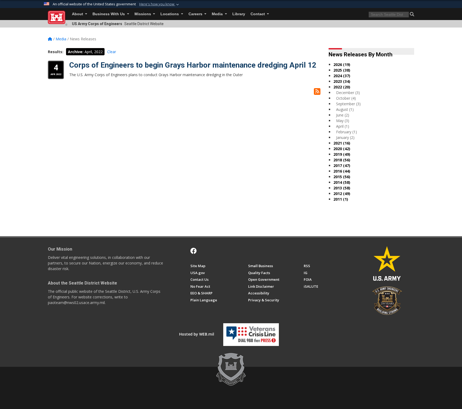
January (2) (345, 137)
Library (238, 14)
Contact (258, 14)
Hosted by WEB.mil (196, 334)
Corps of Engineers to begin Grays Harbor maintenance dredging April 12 (192, 65)
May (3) (342, 120)
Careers (195, 14)
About (78, 14)
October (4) (346, 98)
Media (218, 14)
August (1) (345, 109)
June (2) (342, 115)
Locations (170, 14)
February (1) (346, 131)
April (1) (342, 126)
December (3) (348, 92)
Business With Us (109, 14)
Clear (111, 51)
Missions (143, 14)
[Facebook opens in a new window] (193, 251)
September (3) (348, 103)
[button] (159, 4)
